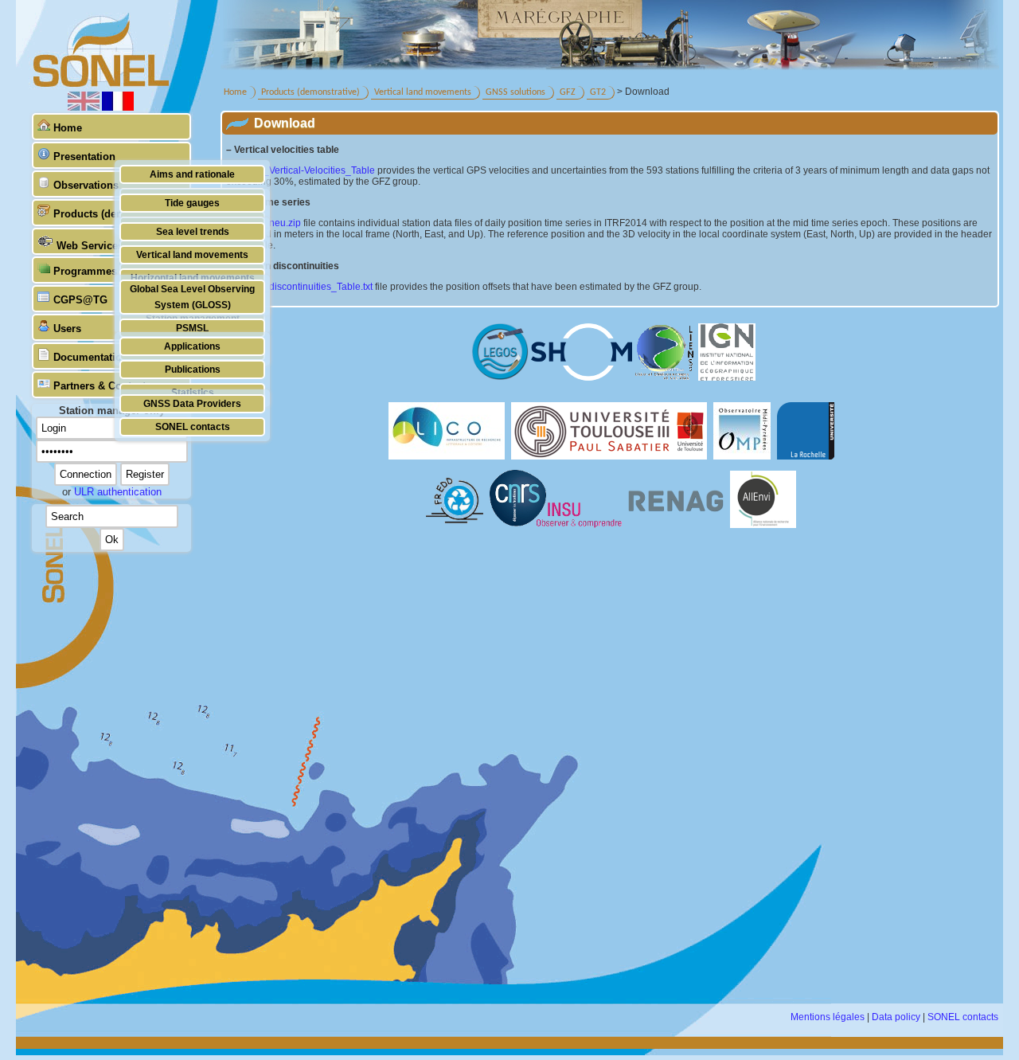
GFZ (568, 92)
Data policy (896, 1017)
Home (67, 128)
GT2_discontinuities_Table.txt (309, 286)
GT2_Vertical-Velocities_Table (310, 170)
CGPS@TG (80, 300)
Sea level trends (192, 231)
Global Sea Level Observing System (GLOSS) (192, 297)
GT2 (598, 92)
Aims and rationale (192, 174)
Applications (192, 346)
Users (67, 328)
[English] (85, 107)
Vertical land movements (192, 254)
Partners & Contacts (102, 386)
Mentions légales (828, 1017)
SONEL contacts (192, 426)
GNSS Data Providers (192, 403)
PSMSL (192, 328)
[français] (118, 107)
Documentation (90, 357)
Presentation (84, 156)
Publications (193, 369)
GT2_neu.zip (273, 223)
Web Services (90, 246)
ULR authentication (118, 492)
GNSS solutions (515, 92)
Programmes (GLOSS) (108, 271)
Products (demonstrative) (310, 92)
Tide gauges (192, 203)
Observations (86, 185)
